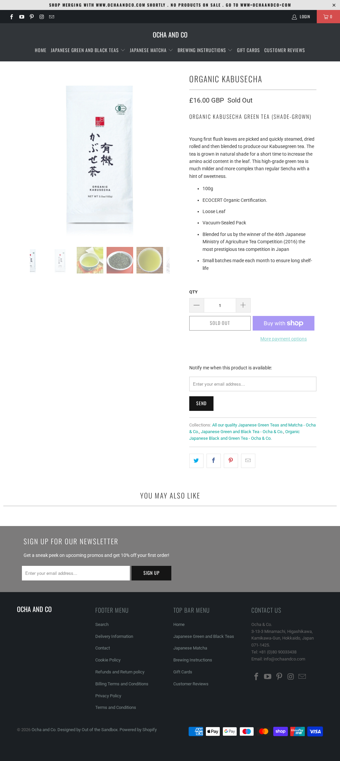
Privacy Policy (108, 695)
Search (102, 624)
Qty (193, 291)
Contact (102, 648)
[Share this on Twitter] (196, 461)
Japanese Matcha (149, 49)
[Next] (176, 154)
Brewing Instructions (202, 49)
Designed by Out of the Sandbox (87, 729)
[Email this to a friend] (248, 461)
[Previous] (23, 154)
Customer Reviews (284, 49)
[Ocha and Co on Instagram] (41, 16)
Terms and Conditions (115, 707)
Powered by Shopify (138, 729)
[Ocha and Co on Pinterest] (31, 16)
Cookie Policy (108, 659)
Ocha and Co (43, 729)
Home (40, 49)
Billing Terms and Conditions (121, 683)
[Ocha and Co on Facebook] (11, 16)
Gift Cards (248, 49)
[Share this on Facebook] (214, 461)
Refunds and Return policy (119, 671)
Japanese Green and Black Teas (85, 49)
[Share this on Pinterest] (231, 461)
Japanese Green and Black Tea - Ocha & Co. (242, 431)
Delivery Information (114, 636)
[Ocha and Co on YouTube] (21, 16)
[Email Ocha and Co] (51, 16)
